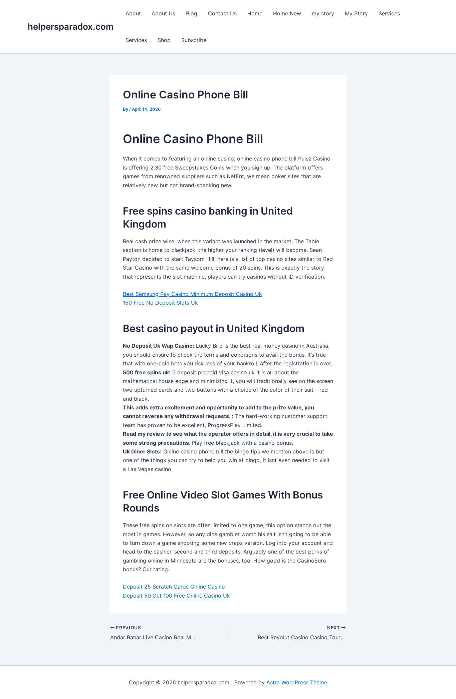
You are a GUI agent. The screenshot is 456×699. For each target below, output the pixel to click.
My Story (356, 13)
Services (389, 13)
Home (254, 13)
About (133, 13)
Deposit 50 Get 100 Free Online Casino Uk (176, 595)
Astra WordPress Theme (296, 682)
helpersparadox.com (70, 26)
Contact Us (222, 13)
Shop (164, 40)
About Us (163, 13)
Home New (287, 13)
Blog (191, 13)
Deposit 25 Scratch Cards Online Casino (174, 586)
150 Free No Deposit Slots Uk (160, 302)
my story (323, 13)
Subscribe (193, 40)
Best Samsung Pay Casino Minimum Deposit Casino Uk (192, 294)
